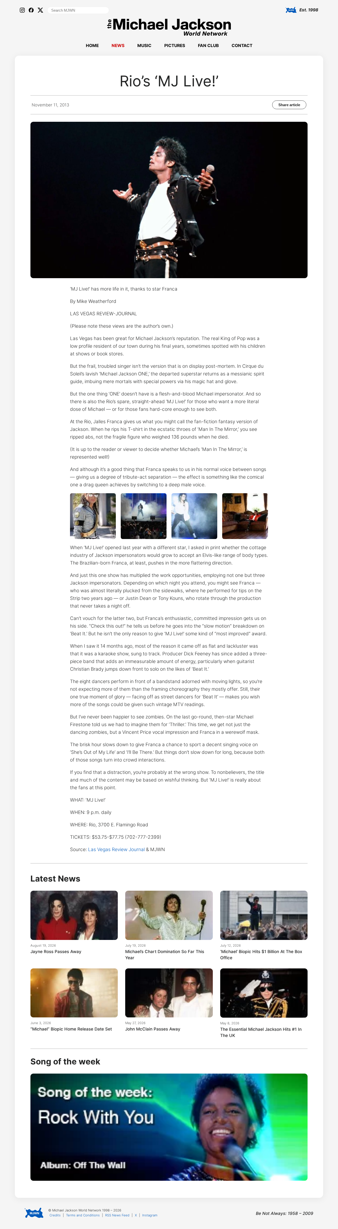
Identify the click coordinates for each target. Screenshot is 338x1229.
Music (144, 45)
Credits (55, 1215)
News (118, 45)
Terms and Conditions (83, 1215)
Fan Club (208, 45)
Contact (242, 45)
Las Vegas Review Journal (116, 849)
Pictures (174, 45)
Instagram (149, 1215)
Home (92, 45)
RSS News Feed (117, 1215)
